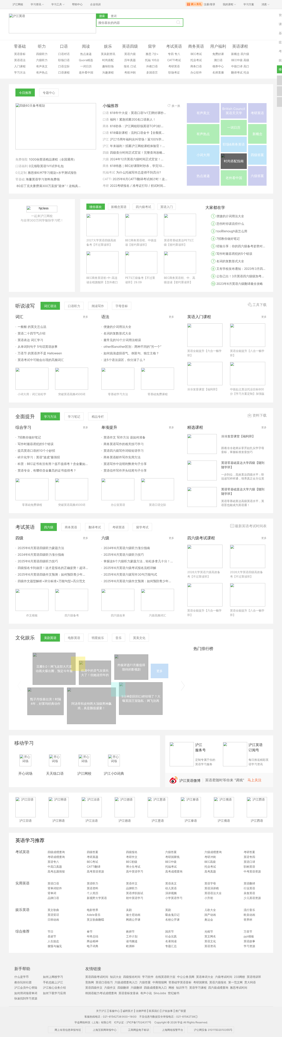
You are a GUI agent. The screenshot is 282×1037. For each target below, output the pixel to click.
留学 (152, 46)
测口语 (218, 60)
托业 (246, 72)
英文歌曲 (53, 910)
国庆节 (169, 931)
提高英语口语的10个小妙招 (36, 450)
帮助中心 (77, 4)
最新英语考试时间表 (251, 526)
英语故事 (249, 941)
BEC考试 (196, 54)
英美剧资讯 (108, 54)
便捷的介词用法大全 (228, 216)
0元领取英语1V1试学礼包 (46, 166)
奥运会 (208, 919)
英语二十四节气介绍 (31, 333)
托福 (148, 60)
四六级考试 (143, 207)
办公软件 (196, 72)
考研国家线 (172, 857)
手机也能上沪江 (53, 982)
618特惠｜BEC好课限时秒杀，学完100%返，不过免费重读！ (138, 166)
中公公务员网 (185, 976)
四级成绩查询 (56, 852)
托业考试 (196, 60)
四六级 (245, 54)
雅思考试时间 (238, 987)
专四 (171, 54)
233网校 (239, 976)
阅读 (86, 46)
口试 (133, 66)
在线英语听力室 (165, 976)
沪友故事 (167, 1010)
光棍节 (208, 931)
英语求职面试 (134, 893)
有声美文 (42, 66)
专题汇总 (171, 946)
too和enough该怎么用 (229, 231)
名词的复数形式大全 (228, 261)
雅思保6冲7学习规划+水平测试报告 (52, 172)
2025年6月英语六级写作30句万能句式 (130, 574)
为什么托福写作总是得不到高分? (138, 172)
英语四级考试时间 (96, 976)
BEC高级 (210, 861)
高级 (246, 60)
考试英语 (174, 46)
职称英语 (249, 866)
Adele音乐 (93, 914)
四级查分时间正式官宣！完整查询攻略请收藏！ (138, 152)
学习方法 (20, 72)
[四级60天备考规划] (55, 126)
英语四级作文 (93, 987)
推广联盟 (180, 1010)
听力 (42, 46)
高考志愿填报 (56, 871)
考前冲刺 (130, 72)
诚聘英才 (127, 1010)
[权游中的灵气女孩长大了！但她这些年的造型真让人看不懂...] (95, 684)
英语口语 (53, 883)
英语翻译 (249, 883)
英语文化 (210, 941)
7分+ (155, 54)
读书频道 (131, 941)
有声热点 (42, 72)
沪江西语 (257, 820)
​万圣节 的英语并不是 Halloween (40, 353)
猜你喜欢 (95, 207)
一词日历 (86, 66)
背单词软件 (55, 888)
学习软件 (148, 976)
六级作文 (110, 987)
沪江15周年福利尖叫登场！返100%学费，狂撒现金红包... (138, 139)
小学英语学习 (173, 898)
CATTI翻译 (93, 866)
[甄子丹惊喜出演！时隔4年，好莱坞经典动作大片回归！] (45, 714)
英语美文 (171, 883)
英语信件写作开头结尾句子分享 (125, 470)
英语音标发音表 (129, 993)
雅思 (148, 54)
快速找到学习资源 (25, 998)
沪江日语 (25, 820)
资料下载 (259, 415)
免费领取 (21, 159)
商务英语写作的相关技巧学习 (124, 444)
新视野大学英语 (97, 898)
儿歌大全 (210, 910)
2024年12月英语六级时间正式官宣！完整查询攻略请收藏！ (138, 159)
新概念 (235, 54)
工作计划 (131, 936)
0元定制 (21, 172)
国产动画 (210, 914)
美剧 (129, 910)
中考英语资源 (252, 871)
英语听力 (92, 883)
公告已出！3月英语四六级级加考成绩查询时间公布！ (239, 276)
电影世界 (92, 910)
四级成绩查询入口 (155, 987)
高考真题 (210, 871)
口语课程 (64, 72)
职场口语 (64, 60)
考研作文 (131, 857)
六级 (106, 159)
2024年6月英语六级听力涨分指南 (127, 548)
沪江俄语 (224, 820)
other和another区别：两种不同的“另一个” (132, 346)
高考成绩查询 (173, 871)
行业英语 (249, 888)
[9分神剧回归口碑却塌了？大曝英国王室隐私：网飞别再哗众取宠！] (141, 714)
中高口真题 (55, 866)
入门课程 (20, 66)
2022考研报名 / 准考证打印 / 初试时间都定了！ (138, 185)
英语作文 (131, 883)
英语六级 (130, 54)
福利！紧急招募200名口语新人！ (133, 119)
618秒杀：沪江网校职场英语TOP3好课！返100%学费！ (138, 126)
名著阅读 (171, 941)
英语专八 (53, 861)
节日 (50, 931)
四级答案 (92, 852)
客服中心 (114, 1010)
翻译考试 (237, 72)
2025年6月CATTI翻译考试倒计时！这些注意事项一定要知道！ (141, 179)
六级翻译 (136, 987)
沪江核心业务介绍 (54, 987)
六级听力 (42, 60)
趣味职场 (108, 66)
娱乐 (108, 46)
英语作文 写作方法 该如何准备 (124, 437)
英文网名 (210, 936)
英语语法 (20, 60)
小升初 (208, 898)
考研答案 (249, 852)
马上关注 (254, 780)
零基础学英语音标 (180, 982)
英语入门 (166, 207)
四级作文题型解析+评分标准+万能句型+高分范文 (51, 581)
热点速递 (86, 54)
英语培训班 (254, 976)
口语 (64, 46)
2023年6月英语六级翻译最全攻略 (237, 283)
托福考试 (109, 172)
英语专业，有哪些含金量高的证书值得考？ (47, 470)
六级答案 (171, 852)
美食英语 (249, 893)
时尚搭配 (108, 60)
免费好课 (218, 54)
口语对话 (64, 54)
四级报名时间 (131, 976)
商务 (106, 126)
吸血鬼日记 (172, 914)
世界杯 (248, 919)
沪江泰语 (191, 820)
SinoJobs (160, 993)
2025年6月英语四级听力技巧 (38, 561)
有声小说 (146, 993)
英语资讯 (210, 946)
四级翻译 (123, 987)
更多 (85, 316)
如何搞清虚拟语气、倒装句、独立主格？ (131, 353)
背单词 (52, 893)
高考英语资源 (95, 871)
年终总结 (92, 936)
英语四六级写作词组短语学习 (124, 450)
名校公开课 (172, 919)
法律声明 (141, 1010)
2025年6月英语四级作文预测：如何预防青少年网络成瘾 (53, 574)
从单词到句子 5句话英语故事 (38, 346)
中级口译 (237, 66)
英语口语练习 (104, 982)
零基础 (20, 46)
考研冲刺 (210, 857)
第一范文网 (235, 982)
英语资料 (92, 888)
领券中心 (218, 66)
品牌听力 (131, 888)
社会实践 (171, 936)
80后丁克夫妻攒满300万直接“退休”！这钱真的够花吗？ (50, 186)
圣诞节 (52, 936)
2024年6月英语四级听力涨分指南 (41, 554)
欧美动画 (249, 914)
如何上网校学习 (53, 976)
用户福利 (218, 46)
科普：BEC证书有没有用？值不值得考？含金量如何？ (53, 464)
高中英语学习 (134, 871)
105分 (155, 60)
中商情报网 (159, 982)
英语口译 (249, 861)
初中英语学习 (134, 898)
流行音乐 (249, 910)
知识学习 (181, 987)
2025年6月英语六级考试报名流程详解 (130, 568)
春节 (90, 931)
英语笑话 (53, 914)
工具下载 (259, 304)
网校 (171, 987)
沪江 (106, 139)
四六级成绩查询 (218, 987)
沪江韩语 (58, 820)
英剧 (168, 910)
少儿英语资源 (252, 898)
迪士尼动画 (133, 914)
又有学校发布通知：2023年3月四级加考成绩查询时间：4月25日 (239, 268)
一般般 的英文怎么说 (32, 327)
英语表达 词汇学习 (30, 340)
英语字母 (210, 883)
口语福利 (21, 166)
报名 (127, 66)
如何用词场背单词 (25, 993)
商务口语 (196, 66)
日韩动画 (53, 919)
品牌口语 (53, 898)
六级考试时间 (223, 976)
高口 (246, 66)
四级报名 (131, 852)
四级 (106, 152)
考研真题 (92, 857)
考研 (106, 185)
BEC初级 (131, 861)
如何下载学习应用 (54, 993)
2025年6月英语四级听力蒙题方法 (41, 548)
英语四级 (130, 46)
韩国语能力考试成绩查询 (101, 993)
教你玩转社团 (23, 982)
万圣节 (248, 931)
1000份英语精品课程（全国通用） (52, 159)
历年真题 (130, 60)
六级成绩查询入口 (126, 982)
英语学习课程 (197, 987)
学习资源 (249, 946)
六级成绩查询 (213, 852)
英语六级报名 (217, 982)
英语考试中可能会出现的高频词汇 (41, 360)
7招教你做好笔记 (226, 238)
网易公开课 (133, 919)
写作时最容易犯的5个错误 (232, 253)
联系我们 (154, 1010)
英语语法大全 (213, 893)
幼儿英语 (171, 888)
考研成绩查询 (56, 857)
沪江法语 (91, 820)
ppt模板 (249, 936)
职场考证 (174, 72)
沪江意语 (158, 820)
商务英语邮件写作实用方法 (122, 457)
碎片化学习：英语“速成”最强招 (39, 457)
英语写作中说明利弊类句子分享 (125, 464)
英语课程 (240, 46)
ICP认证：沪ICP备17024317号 (132, 1022)
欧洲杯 (130, 946)
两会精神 (92, 941)
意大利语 (250, 982)
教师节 (130, 931)
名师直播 (218, 72)
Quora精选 (86, 60)
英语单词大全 (204, 976)
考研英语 (174, 66)
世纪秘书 (173, 993)
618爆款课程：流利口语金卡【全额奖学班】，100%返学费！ (138, 132)
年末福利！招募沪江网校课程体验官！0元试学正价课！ (138, 146)
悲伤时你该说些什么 (228, 223)
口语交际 (64, 66)
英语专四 (249, 857)
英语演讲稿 (211, 888)
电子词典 (92, 946)
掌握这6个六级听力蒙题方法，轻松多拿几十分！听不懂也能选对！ (139, 561)
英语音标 (20, 54)
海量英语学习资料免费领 (43, 179)
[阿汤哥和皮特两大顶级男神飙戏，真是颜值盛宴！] (91, 723)
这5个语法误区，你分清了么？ (125, 360)
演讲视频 (171, 893)
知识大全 (115, 976)
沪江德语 (125, 820)
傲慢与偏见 (55, 946)
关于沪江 (101, 1010)
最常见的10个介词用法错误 (122, 340)
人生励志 (53, 941)
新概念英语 (118, 207)
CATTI (107, 179)
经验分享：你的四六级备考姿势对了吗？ (239, 246)
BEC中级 (237, 60)
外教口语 (152, 66)
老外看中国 (86, 72)
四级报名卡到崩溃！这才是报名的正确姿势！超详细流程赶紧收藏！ (53, 568)
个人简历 (92, 893)
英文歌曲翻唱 (95, 919)
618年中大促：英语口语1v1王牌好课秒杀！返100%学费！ (138, 113)
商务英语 (196, 46)
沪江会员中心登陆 (25, 987)
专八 (177, 54)
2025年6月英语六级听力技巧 (124, 554)
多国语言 (152, 72)
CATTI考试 (174, 60)
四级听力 (42, 54)
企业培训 (95, 4)
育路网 (89, 982)
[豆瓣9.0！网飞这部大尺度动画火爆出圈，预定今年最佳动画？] (54, 684)
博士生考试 (133, 866)
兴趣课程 (108, 72)
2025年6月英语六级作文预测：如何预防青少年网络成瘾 (139, 581)
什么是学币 (21, 976)
